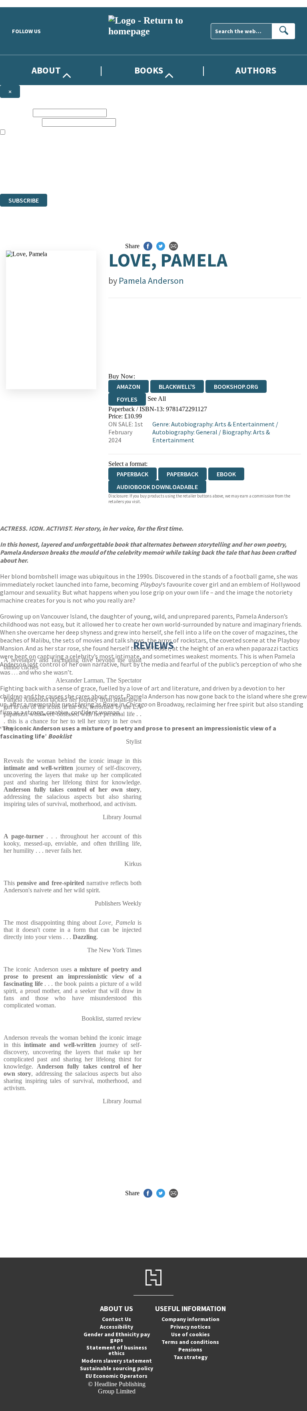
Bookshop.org (236, 386)
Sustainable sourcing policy (116, 1368)
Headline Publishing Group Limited (100, 161)
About (46, 70)
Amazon (128, 386)
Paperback (182, 474)
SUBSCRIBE (23, 200)
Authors (255, 70)
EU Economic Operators (117, 1375)
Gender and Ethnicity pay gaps (117, 1337)
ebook (226, 474)
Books (148, 70)
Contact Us (116, 1319)
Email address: (20, 122)
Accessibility (116, 1326)
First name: (15, 112)
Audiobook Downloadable (157, 487)
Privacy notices (190, 1326)
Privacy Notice (157, 175)
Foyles (127, 399)
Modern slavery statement (117, 1360)
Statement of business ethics (116, 1350)
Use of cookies (190, 1334)
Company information (190, 1319)
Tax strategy (190, 1357)
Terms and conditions (190, 1341)
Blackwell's (177, 386)
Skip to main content (26, 3)
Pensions (190, 1349)
